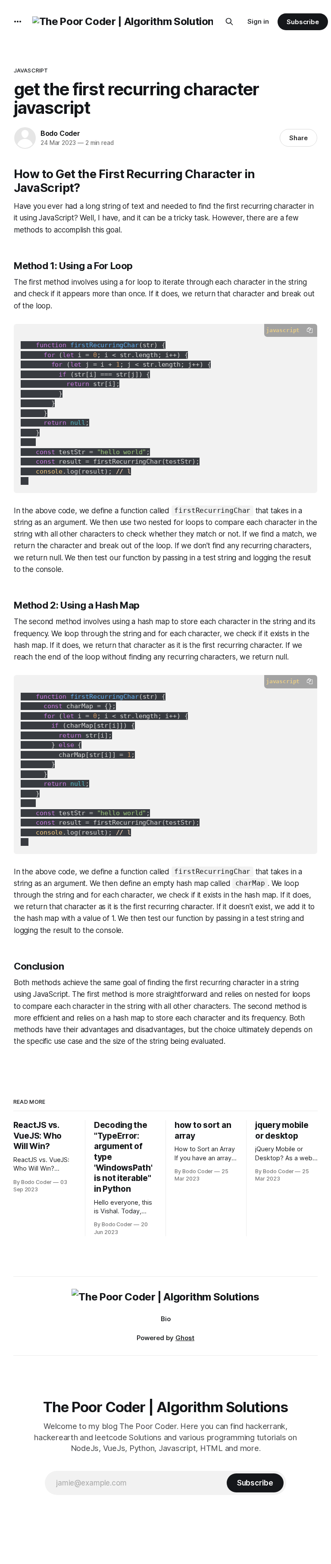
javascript (31, 70)
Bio (166, 1319)
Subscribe (303, 22)
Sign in (258, 21)
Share (298, 138)
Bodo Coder (60, 133)
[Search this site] (229, 21)
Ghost (184, 1338)
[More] (18, 21)
